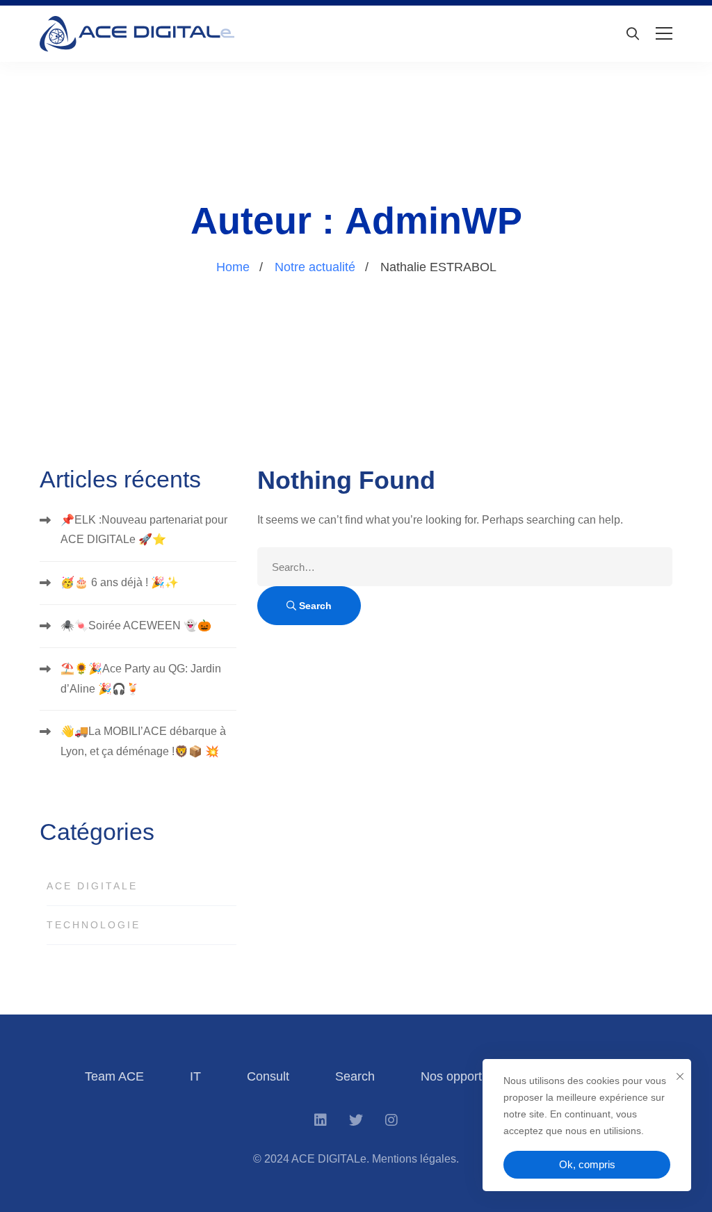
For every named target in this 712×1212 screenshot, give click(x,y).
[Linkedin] (320, 1120)
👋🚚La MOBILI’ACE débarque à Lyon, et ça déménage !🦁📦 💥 (143, 741)
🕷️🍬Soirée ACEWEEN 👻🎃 (135, 625)
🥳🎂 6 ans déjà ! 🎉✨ (119, 582)
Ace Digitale (92, 885)
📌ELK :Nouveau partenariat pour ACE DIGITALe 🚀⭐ (143, 530)
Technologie (93, 924)
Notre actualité (315, 267)
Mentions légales (414, 1159)
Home (233, 267)
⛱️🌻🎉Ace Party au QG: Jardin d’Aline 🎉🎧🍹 (140, 679)
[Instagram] (391, 1120)
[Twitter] (356, 1120)
